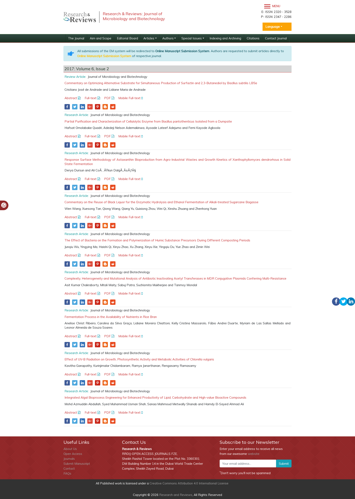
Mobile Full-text (129, 98)
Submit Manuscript (76, 464)
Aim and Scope (100, 38)
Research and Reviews (175, 495)
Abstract (71, 98)
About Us (70, 449)
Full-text (91, 98)
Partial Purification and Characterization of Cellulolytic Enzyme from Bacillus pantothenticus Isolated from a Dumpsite (148, 121)
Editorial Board (127, 38)
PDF (108, 98)
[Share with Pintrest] (97, 106)
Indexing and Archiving (225, 38)
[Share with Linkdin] (82, 106)
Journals (69, 459)
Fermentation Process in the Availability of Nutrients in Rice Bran (111, 317)
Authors (168, 38)
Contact (69, 468)
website (253, 454)
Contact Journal (276, 38)
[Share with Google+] (90, 106)
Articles (148, 38)
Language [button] (272, 27)
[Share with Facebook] (67, 106)
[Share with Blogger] (105, 106)
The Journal (76, 38)
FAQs (67, 473)
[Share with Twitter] (74, 106)
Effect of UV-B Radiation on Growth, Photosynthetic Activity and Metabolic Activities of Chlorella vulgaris (139, 359)
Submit (284, 463)
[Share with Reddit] (112, 106)
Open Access (72, 454)
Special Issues (191, 38)
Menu (275, 6)
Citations (253, 38)
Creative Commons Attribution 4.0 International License (189, 483)
